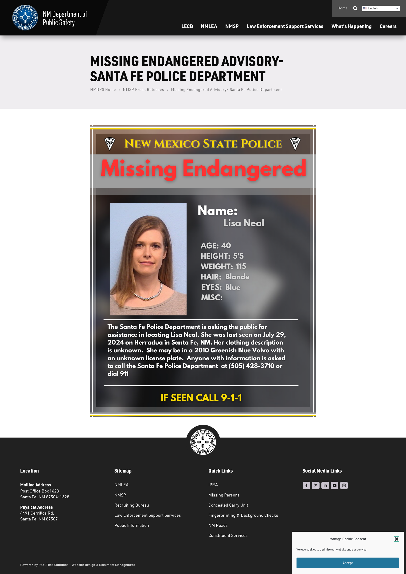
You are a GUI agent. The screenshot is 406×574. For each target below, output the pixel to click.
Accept (348, 563)
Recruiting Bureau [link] (131, 505)
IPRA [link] (213, 484)
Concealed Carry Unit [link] (228, 505)
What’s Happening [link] (352, 26)
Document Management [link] (117, 564)
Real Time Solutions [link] (53, 564)
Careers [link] (388, 26)
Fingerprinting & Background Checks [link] (243, 515)
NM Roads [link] (218, 525)
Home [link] (342, 8)
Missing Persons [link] (224, 494)
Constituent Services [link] (228, 535)
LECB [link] (187, 26)
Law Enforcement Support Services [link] (147, 515)
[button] (396, 539)
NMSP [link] (232, 26)
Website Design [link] (83, 564)
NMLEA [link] (209, 26)
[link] (49, 18)
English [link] (372, 8)
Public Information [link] (131, 525)
